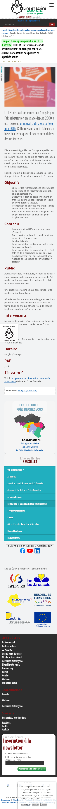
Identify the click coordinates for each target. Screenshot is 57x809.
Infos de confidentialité (18, 754)
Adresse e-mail (13, 760)
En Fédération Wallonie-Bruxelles (30, 450)
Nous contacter (13, 537)
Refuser (44, 805)
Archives (5, 33)
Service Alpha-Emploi (16, 510)
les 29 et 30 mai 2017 (27, 391)
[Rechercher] (52, 24)
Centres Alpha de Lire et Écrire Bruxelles (24, 490)
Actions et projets (14, 497)
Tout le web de (9, 327)
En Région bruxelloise (30, 443)
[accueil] (28, 13)
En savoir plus (25, 804)
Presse (10, 517)
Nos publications (14, 531)
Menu (51, 5)
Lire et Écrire (1, 73)
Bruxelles (12, 30)
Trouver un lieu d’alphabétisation (28, 20)
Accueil (4, 30)
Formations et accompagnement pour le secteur (35, 30)
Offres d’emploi (18, 800)
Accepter (35, 805)
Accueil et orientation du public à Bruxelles (25, 483)
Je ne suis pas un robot (19, 757)
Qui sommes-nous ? (15, 469)
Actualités (11, 476)
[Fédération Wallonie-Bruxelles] (12, 786)
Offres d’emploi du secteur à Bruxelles (23, 524)
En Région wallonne (30, 446)
